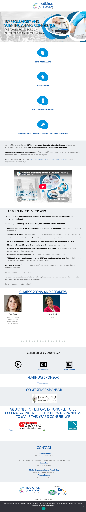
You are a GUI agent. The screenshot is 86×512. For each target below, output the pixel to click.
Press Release (69, 369)
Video (18, 369)
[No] (83, 506)
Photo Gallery (43, 369)
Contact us (37, 499)
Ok (43, 509)
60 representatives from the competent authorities (48, 159)
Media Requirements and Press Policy (44, 470)
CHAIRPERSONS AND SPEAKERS (43, 292)
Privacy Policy (48, 499)
